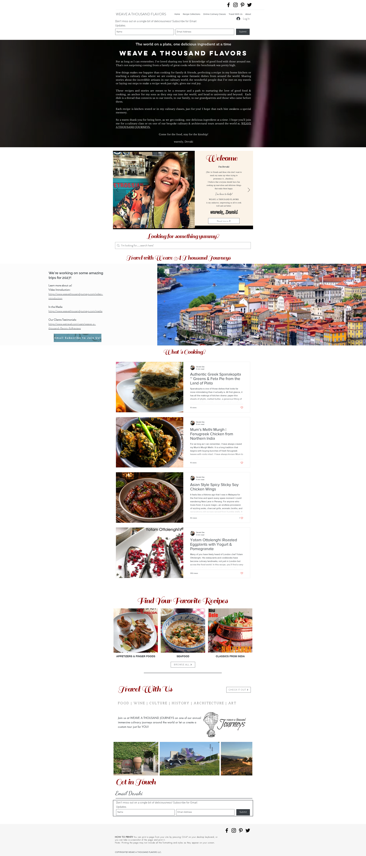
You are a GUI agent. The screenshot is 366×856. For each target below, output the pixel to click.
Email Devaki (129, 793)
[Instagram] (235, 5)
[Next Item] (247, 758)
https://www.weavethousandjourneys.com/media (75, 311)
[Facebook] (228, 5)
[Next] (249, 190)
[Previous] (117, 190)
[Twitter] (249, 5)
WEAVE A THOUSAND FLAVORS (141, 14)
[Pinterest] (242, 5)
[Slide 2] (183, 224)
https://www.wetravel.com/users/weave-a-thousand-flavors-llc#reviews (72, 326)
